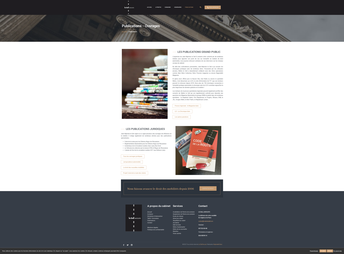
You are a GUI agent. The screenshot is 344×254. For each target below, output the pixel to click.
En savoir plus (337, 251)
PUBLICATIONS (189, 7)
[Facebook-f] (123, 245)
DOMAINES (168, 7)
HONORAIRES (177, 7)
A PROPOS (158, 7)
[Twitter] (127, 245)
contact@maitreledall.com (205, 221)
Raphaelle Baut (218, 244)
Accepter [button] (323, 251)
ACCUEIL (149, 7)
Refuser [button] (330, 251)
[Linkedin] (131, 245)
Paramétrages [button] (314, 251)
